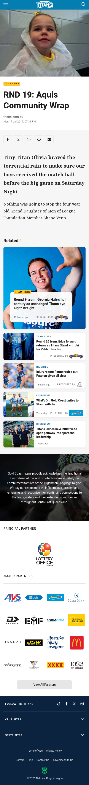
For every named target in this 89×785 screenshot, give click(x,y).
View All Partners (44, 684)
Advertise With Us (63, 760)
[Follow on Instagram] (82, 704)
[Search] (83, 4)
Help (30, 760)
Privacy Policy (54, 750)
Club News (12, 83)
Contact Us (43, 760)
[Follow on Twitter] (74, 704)
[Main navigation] (5, 4)
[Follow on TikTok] (58, 704)
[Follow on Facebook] (66, 704)
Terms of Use (35, 750)
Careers (20, 760)
